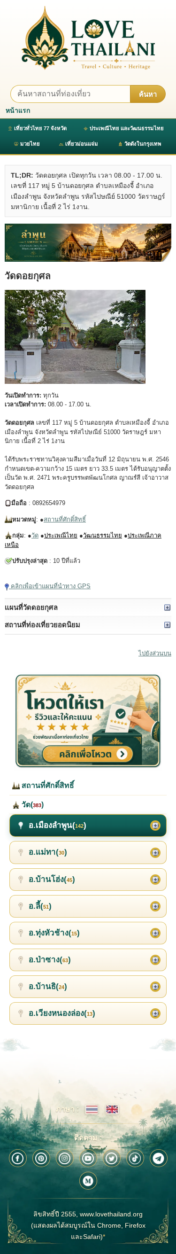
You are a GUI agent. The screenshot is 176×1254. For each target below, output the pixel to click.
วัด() (32, 805)
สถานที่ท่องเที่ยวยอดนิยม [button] (42, 625)
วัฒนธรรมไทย (102, 535)
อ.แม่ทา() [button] (48, 852)
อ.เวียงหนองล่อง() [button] (62, 1013)
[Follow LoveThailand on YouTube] (88, 1158)
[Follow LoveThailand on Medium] (88, 1181)
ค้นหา (148, 94)
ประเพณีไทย (60, 535)
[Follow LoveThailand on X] (112, 1158)
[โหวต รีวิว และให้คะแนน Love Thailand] (88, 721)
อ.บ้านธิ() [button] (48, 986)
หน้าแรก (18, 110)
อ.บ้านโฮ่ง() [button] (52, 879)
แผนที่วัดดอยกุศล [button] (31, 607)
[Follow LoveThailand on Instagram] (65, 1158)
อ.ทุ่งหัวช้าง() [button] (54, 932)
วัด (34, 535)
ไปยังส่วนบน (154, 653)
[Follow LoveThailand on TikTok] (135, 1158)
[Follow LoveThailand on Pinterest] (41, 1158)
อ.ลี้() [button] (40, 906)
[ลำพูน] (88, 242)
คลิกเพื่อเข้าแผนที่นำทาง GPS (50, 586)
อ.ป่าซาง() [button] (50, 959)
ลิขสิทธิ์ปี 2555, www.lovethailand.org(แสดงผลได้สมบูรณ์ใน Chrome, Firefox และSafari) (88, 1225)
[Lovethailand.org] (88, 38)
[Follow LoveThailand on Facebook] (18, 1158)
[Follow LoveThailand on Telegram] (159, 1158)
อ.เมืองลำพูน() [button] (57, 825)
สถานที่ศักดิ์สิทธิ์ (65, 519)
